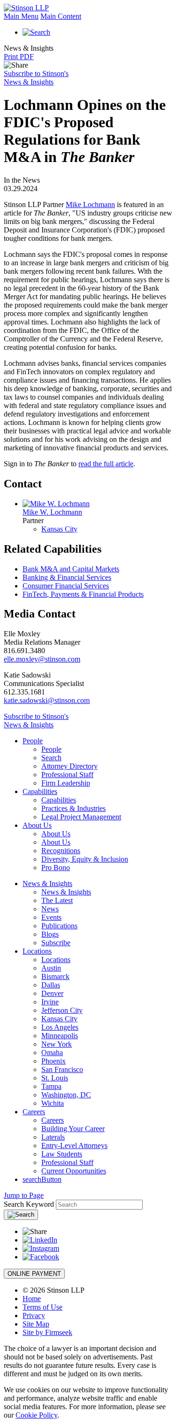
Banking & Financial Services (67, 577)
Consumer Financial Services (66, 586)
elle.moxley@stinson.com (42, 659)
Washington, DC (66, 1095)
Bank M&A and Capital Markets (71, 569)
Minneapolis (59, 1036)
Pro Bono (55, 868)
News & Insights (47, 883)
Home (32, 1299)
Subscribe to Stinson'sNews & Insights (36, 77)
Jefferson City (62, 1010)
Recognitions (60, 851)
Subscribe (55, 943)
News (50, 909)
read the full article (105, 464)
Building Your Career (73, 1129)
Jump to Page (24, 1195)
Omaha (52, 1053)
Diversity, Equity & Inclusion (84, 859)
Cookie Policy (36, 1415)
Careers (34, 1112)
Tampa (51, 1086)
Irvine (50, 1002)
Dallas (50, 985)
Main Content (60, 16)
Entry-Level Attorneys (74, 1145)
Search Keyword (29, 1204)
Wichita (52, 1103)
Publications (59, 926)
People (33, 741)
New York (56, 1044)
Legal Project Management (81, 817)
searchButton (42, 1179)
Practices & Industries (73, 808)
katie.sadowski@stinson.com (47, 700)
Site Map (36, 1324)
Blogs (50, 934)
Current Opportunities (73, 1171)
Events (51, 917)
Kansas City (59, 529)
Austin (51, 968)
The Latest (57, 900)
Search (51, 758)
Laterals (53, 1137)
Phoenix (53, 1061)
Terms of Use (42, 1307)
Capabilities (40, 791)
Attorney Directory (69, 766)
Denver (52, 993)
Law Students (61, 1154)
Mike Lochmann (90, 204)
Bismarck (55, 976)
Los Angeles (59, 1027)
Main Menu (21, 16)
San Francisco (62, 1069)
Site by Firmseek (47, 1332)
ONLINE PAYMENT (34, 1273)
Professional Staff (67, 775)
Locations (37, 951)
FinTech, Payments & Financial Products (83, 594)
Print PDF (19, 57)
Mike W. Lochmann (52, 512)
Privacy (34, 1315)
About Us (37, 825)
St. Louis (54, 1078)
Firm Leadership (65, 783)
